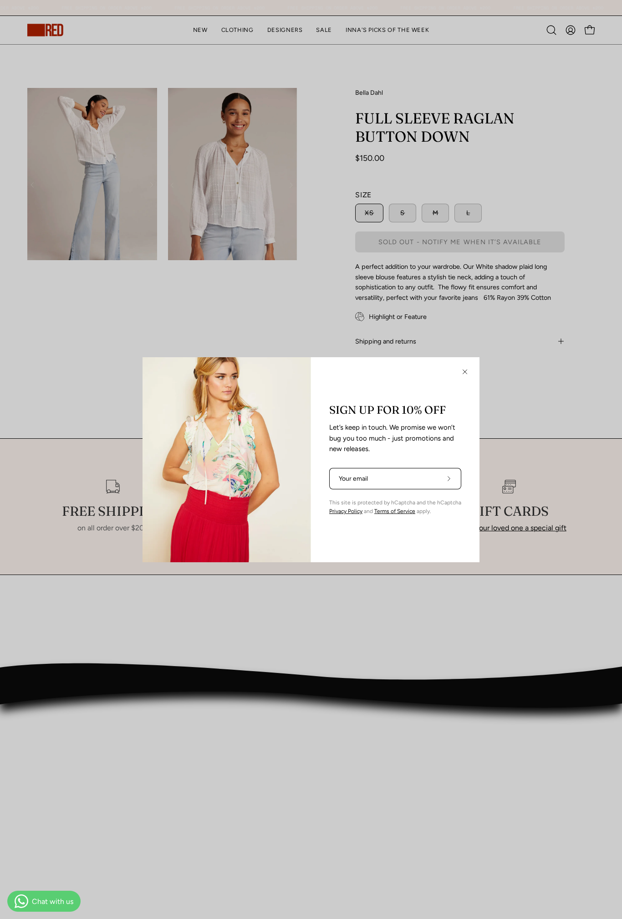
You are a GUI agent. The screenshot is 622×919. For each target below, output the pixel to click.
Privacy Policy (345, 511)
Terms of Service (394, 511)
